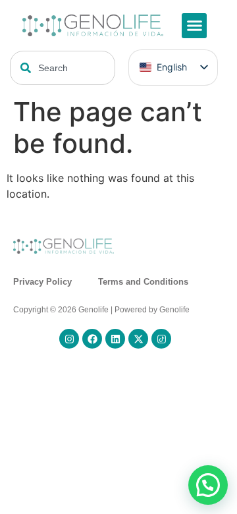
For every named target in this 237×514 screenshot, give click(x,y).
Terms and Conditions (143, 282)
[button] (194, 25)
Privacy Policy (42, 282)
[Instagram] (69, 339)
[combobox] (62, 68)
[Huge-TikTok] (161, 339)
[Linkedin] (115, 339)
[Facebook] (92, 339)
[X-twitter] (138, 339)
